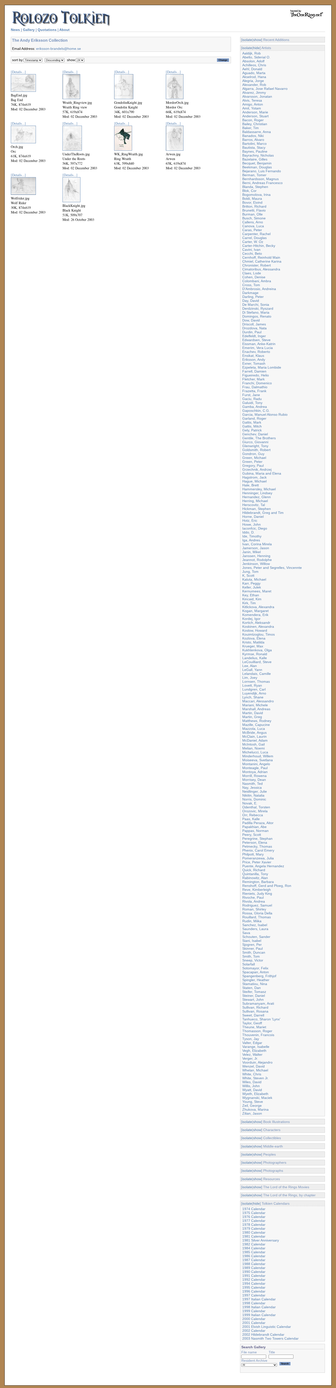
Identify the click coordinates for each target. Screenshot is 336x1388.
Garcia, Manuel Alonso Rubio (265, 414)
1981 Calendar (253, 1236)
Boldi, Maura (252, 198)
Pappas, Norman (255, 831)
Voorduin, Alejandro (257, 1062)
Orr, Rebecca (252, 815)
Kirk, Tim (249, 603)
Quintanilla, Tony (255, 874)
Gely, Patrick (252, 430)
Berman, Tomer (254, 175)
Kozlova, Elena (253, 638)
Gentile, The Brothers (259, 438)
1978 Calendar (253, 1225)
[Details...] (18, 71)
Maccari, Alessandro (258, 701)
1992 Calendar (253, 1279)
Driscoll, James (254, 324)
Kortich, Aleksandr (256, 623)
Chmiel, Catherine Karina (261, 261)
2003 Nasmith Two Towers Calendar (270, 1338)
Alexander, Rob (254, 85)
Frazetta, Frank (254, 391)
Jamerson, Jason (255, 548)
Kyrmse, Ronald (254, 654)
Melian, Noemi (253, 748)
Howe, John (251, 524)
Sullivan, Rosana (255, 1011)
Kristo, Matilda (253, 642)
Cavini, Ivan (251, 250)
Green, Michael (254, 458)
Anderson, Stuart (255, 116)
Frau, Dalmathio (254, 387)
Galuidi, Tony (252, 403)
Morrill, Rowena (254, 776)
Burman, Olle (252, 214)
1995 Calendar (253, 1287)
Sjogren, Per (252, 945)
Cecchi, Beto (252, 253)
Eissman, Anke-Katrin (258, 344)
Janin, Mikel (251, 552)
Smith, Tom (251, 956)
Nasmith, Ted (252, 784)
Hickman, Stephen (256, 509)
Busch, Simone (254, 218)
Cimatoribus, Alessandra (261, 269)
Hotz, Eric (249, 520)
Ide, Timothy (251, 536)
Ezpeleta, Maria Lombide (261, 367)
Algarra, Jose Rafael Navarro (265, 89)
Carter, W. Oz (252, 242)
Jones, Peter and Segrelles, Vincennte (272, 568)
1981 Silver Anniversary (260, 1240)
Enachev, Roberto (256, 352)
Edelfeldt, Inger (254, 336)
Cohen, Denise (253, 277)
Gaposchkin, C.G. (256, 411)
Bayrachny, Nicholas (258, 155)
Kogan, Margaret (255, 611)
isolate (247, 40)
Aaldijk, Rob (251, 53)
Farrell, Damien (254, 371)
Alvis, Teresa (252, 100)
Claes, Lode (251, 273)
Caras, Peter (252, 230)
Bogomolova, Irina (256, 195)
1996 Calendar (253, 1291)
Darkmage (250, 293)
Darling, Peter (253, 297)
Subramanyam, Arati (258, 1003)
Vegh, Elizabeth (254, 1051)
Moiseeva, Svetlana (257, 760)
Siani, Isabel (251, 941)
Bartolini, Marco (254, 144)
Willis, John (251, 1086)
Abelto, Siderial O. (256, 57)
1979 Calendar (253, 1228)
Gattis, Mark (251, 422)
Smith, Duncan (253, 952)
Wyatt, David (252, 1090)
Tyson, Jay (250, 1039)
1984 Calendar (253, 1248)
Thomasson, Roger (257, 1031)
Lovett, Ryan (252, 685)
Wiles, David (251, 1082)
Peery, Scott (251, 835)
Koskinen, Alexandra (258, 626)
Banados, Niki (253, 136)
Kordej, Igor (251, 619)
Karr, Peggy (251, 583)
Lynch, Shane (252, 697)
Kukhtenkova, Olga (257, 650)
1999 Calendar (253, 1311)
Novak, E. (249, 803)
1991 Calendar (253, 1276)
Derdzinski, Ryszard (257, 308)
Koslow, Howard (254, 630)
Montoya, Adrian (255, 772)
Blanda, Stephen (255, 187)
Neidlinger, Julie (254, 791)
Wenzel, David (253, 1066)
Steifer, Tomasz (254, 992)
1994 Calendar (253, 1283)
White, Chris (251, 1074)
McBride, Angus (254, 732)
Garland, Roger (254, 418)
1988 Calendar (253, 1264)
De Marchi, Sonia (255, 305)
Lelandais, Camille (256, 674)
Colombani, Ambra (256, 281)
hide (256, 48)
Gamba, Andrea (254, 407)
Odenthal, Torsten (256, 807)
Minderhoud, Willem (257, 756)
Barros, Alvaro (253, 140)
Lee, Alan (249, 666)
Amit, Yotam (251, 108)
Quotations (47, 30)
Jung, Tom (250, 572)
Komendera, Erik (255, 615)
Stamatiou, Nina (254, 984)
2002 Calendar (253, 1331)
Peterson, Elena (254, 842)
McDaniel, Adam (255, 740)
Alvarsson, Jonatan (257, 96)
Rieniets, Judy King (257, 893)
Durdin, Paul (251, 332)
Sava (246, 933)
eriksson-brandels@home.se (58, 49)
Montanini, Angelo (256, 764)
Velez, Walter (252, 1054)
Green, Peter (252, 462)
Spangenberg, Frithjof (259, 976)
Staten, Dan (251, 988)
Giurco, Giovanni (255, 442)
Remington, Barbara (258, 882)
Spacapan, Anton (255, 972)
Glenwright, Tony (255, 446)
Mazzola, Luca (253, 729)
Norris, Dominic (254, 799)
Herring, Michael (255, 501)
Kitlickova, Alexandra (258, 607)
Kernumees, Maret (256, 591)
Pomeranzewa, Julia (258, 858)
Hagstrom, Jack (254, 477)
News (15, 30)
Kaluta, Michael (254, 579)
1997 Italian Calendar (259, 1299)
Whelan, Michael (255, 1070)
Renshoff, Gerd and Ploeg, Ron (266, 886)
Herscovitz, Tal (253, 505)
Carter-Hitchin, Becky (258, 246)
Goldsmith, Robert (256, 450)
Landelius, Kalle (254, 658)
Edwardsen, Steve (256, 340)
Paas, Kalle (251, 819)
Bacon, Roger (253, 120)
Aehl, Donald (252, 69)
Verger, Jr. (250, 1058)
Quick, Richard (253, 870)
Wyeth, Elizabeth (255, 1094)
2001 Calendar (253, 1323)
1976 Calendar (253, 1217)
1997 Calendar (253, 1295)
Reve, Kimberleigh (256, 890)
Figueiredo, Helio (255, 375)
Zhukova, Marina (255, 1109)
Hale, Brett (250, 485)
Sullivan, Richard (255, 1007)
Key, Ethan (250, 595)
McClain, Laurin (254, 736)
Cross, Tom (251, 285)
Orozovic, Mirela (255, 811)
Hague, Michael (254, 481)
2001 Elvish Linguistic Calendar (266, 1327)
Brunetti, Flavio (254, 210)
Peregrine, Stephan (257, 839)
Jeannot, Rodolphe (257, 560)
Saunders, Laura (255, 929)
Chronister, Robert (256, 265)
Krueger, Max (252, 646)
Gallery (29, 30)
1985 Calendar (253, 1252)
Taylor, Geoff (252, 1023)
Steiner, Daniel (253, 996)
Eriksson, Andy (253, 359)
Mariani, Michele (255, 705)
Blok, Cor (249, 191)
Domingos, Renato (256, 316)
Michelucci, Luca (255, 752)
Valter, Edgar (252, 1043)
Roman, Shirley (254, 909)
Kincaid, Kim (251, 599)
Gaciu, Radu (252, 399)
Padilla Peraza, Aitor (258, 823)
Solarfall (248, 964)
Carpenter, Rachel (256, 234)
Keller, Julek (251, 587)
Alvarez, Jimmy (254, 92)
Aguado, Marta (253, 73)
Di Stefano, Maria (255, 312)
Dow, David (251, 320)
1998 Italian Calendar (259, 1307)
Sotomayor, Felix (255, 968)
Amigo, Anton (252, 104)
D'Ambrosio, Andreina (259, 289)
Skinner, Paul (252, 948)
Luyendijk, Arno (254, 693)
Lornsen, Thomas (256, 681)
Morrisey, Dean (254, 780)
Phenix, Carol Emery (258, 850)
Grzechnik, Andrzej (257, 469)
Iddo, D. (248, 532)
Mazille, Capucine (256, 725)
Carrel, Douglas (254, 238)
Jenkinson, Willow (256, 564)
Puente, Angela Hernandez (263, 866)
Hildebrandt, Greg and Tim (263, 513)
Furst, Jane (251, 395)
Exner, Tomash (253, 363)
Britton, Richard (254, 206)
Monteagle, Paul (255, 768)
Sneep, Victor (252, 960)
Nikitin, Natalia (253, 795)
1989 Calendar (253, 1268)
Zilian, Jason (252, 1113)
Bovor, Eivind (252, 202)
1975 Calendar (253, 1213)
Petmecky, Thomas (257, 846)
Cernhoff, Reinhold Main (261, 257)
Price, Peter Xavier (256, 862)
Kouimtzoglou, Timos (258, 634)
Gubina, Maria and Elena (261, 473)
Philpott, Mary (253, 854)
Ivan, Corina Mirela (257, 544)
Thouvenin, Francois (258, 1035)
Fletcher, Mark (253, 379)
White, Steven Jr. (255, 1078)
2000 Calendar (253, 1319)
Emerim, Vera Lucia (257, 348)
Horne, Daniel (253, 517)
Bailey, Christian (254, 124)
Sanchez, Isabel (254, 925)
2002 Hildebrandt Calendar (263, 1334)
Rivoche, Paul (253, 897)
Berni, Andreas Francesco (262, 183)
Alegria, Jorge (253, 81)
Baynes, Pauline (254, 151)
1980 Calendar (253, 1232)
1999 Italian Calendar (259, 1315)
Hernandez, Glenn (256, 497)
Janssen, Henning (256, 556)
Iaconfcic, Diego (254, 528)
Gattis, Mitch (252, 426)
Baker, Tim (250, 128)
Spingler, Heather (255, 980)
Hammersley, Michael (259, 489)
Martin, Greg (252, 717)
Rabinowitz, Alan (255, 878)
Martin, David (252, 713)
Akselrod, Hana (254, 77)
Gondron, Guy (253, 454)
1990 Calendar (253, 1272)
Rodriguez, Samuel (257, 905)
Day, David (250, 301)
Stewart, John (253, 999)
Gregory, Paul (253, 465)
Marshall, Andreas (256, 709)
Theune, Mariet (254, 1027)
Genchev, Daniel (255, 434)
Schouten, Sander (256, 937)
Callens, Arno (252, 222)
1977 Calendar (253, 1221)
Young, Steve (252, 1102)
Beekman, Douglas (257, 167)
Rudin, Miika (251, 921)
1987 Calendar (253, 1260)
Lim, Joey (249, 678)
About (64, 30)
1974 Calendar (253, 1209)
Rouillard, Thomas (256, 917)
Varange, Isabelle (255, 1047)
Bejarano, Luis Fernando (261, 171)
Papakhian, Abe (254, 827)
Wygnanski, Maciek (257, 1098)
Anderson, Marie (255, 112)
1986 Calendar (253, 1256)
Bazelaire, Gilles (254, 159)
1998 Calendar (253, 1303)
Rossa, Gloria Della (257, 913)
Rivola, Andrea (253, 901)
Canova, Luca (253, 226)
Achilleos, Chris (254, 65)
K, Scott (248, 575)
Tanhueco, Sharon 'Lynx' (261, 1019)
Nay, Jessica (252, 787)
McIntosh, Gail (253, 744)
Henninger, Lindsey (257, 493)
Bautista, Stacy (253, 147)
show (257, 40)
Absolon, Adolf (253, 61)
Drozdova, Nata (254, 328)
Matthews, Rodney (256, 721)
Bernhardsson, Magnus (260, 179)
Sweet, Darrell (253, 1015)
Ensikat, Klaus (253, 356)
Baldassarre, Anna (256, 132)
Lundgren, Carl (254, 689)
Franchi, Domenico (257, 383)
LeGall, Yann (252, 670)
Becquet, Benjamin (257, 163)
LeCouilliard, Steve (257, 662)
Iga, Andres (251, 540)
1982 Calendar (253, 1244)
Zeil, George (252, 1106)
